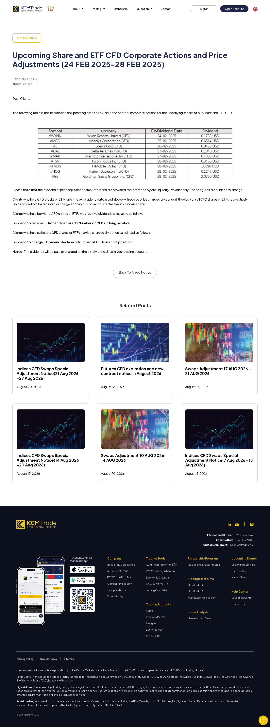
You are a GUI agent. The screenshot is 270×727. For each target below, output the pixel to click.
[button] (77, 8)
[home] (33, 9)
